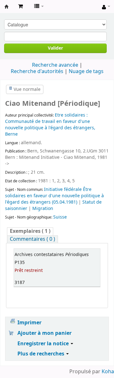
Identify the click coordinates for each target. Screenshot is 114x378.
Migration (42, 208)
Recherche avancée (55, 65)
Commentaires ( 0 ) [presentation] (32, 239)
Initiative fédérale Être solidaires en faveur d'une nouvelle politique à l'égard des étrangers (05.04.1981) (54, 196)
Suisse (60, 217)
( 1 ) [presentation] (30, 231)
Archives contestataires (6, 6)
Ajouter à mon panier (44, 333)
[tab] (30, 231)
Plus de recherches (41, 354)
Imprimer (29, 323)
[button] (20, 6)
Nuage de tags (86, 71)
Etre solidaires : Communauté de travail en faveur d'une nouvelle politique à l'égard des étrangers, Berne (50, 125)
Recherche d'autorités (37, 71)
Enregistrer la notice (43, 344)
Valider (55, 48)
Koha (108, 371)
